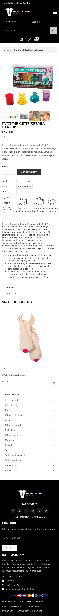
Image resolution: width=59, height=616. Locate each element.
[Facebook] (13, 510)
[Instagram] (19, 510)
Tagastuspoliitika (36, 601)
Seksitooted (10, 450)
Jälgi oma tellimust (14, 576)
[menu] (55, 12)
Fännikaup (10, 440)
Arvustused (12, 293)
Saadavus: (7, 181)
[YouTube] (39, 510)
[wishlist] (56, 368)
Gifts (20, 191)
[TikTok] (46, 510)
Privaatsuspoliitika (12, 601)
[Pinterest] (32, 510)
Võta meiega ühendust (30, 611)
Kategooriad (10, 21)
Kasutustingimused (12, 606)
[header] (28, 39)
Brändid (36, 21)
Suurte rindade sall (13, 375)
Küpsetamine (11, 405)
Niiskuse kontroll (13, 425)
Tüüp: (5, 191)
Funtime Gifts (24, 186)
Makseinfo (8, 611)
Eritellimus (11, 580)
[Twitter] (26, 510)
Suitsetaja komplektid (15, 455)
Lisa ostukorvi (29, 172)
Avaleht (7, 50)
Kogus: (5, 166)
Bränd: (5, 186)
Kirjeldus (11, 287)
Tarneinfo (33, 606)
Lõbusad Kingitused (14, 415)
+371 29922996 (13, 584)
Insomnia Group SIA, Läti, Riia (20, 589)
